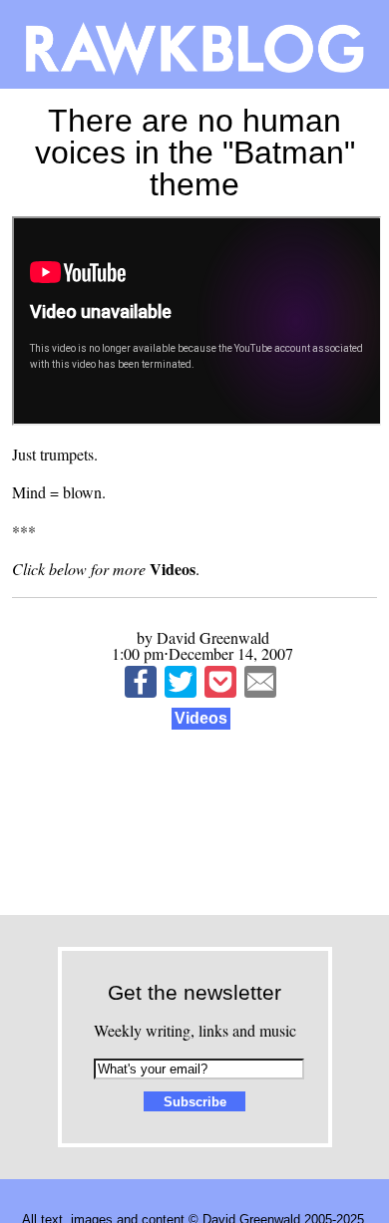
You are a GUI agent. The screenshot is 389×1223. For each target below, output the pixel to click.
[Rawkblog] (194, 44)
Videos (201, 718)
